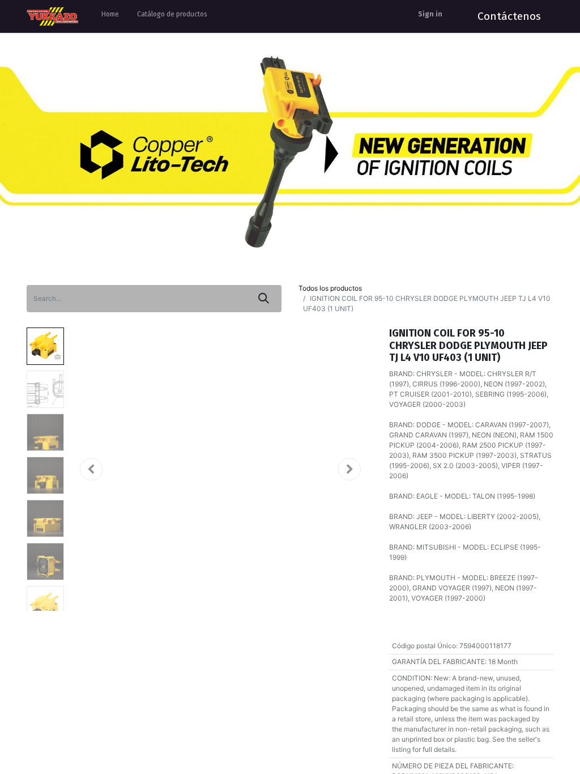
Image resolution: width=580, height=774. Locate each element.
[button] (91, 469)
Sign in (430, 14)
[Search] (264, 298)
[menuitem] (110, 16)
